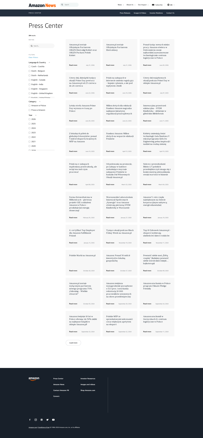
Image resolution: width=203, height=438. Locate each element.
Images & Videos (140, 13)
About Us (130, 5)
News (120, 5)
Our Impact (142, 5)
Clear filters (33, 57)
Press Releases (125, 13)
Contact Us (170, 13)
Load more (73, 343)
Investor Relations (156, 13)
